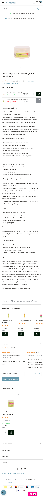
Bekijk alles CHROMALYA (10, 83)
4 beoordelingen (15, 81)
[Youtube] (25, 469)
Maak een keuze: (7, 87)
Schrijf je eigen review (10, 379)
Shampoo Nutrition (25, 321)
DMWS (30, 480)
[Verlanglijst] (37, 2)
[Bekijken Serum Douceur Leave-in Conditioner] (8, 315)
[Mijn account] (34, 2)
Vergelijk (7, 301)
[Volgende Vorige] (39, 374)
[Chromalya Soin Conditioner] (11, 401)
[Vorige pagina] (27, 374)
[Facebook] (18, 469)
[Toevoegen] (5, 334)
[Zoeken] (38, 9)
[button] (21, 67)
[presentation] (2, 45)
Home (10, 18)
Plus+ (35, 480)
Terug (5, 18)
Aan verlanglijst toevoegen (21, 301)
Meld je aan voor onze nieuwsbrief (13, 473)
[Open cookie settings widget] (3, 492)
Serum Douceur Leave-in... (7, 321)
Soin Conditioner (7, 414)
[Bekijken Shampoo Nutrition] (24, 315)
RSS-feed (10, 482)
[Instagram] (21, 469)
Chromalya (30, 81)
